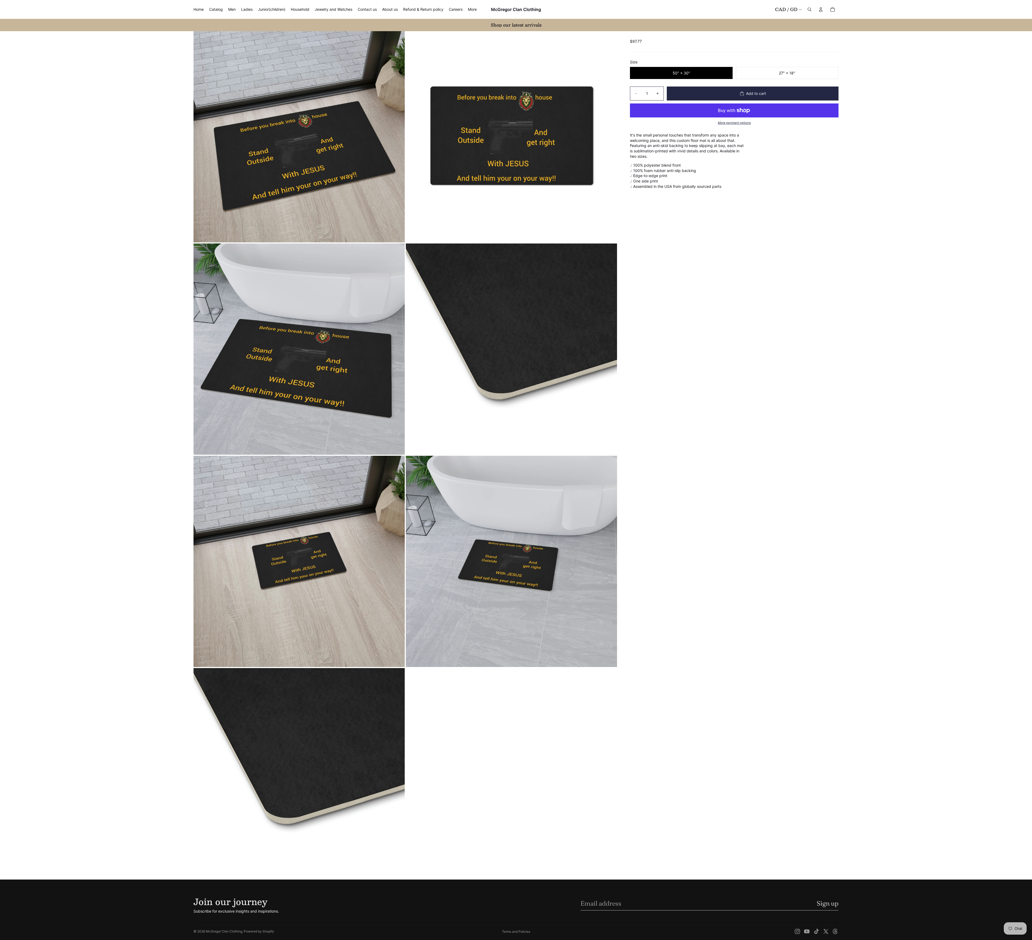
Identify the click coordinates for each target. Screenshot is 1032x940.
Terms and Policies (516, 932)
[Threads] (835, 931)
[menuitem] (472, 9)
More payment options (734, 123)
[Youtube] (807, 931)
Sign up (827, 903)
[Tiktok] (816, 931)
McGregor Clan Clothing (224, 931)
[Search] (809, 9)
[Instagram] (797, 931)
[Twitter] (826, 931)
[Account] (821, 9)
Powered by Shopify (259, 931)
